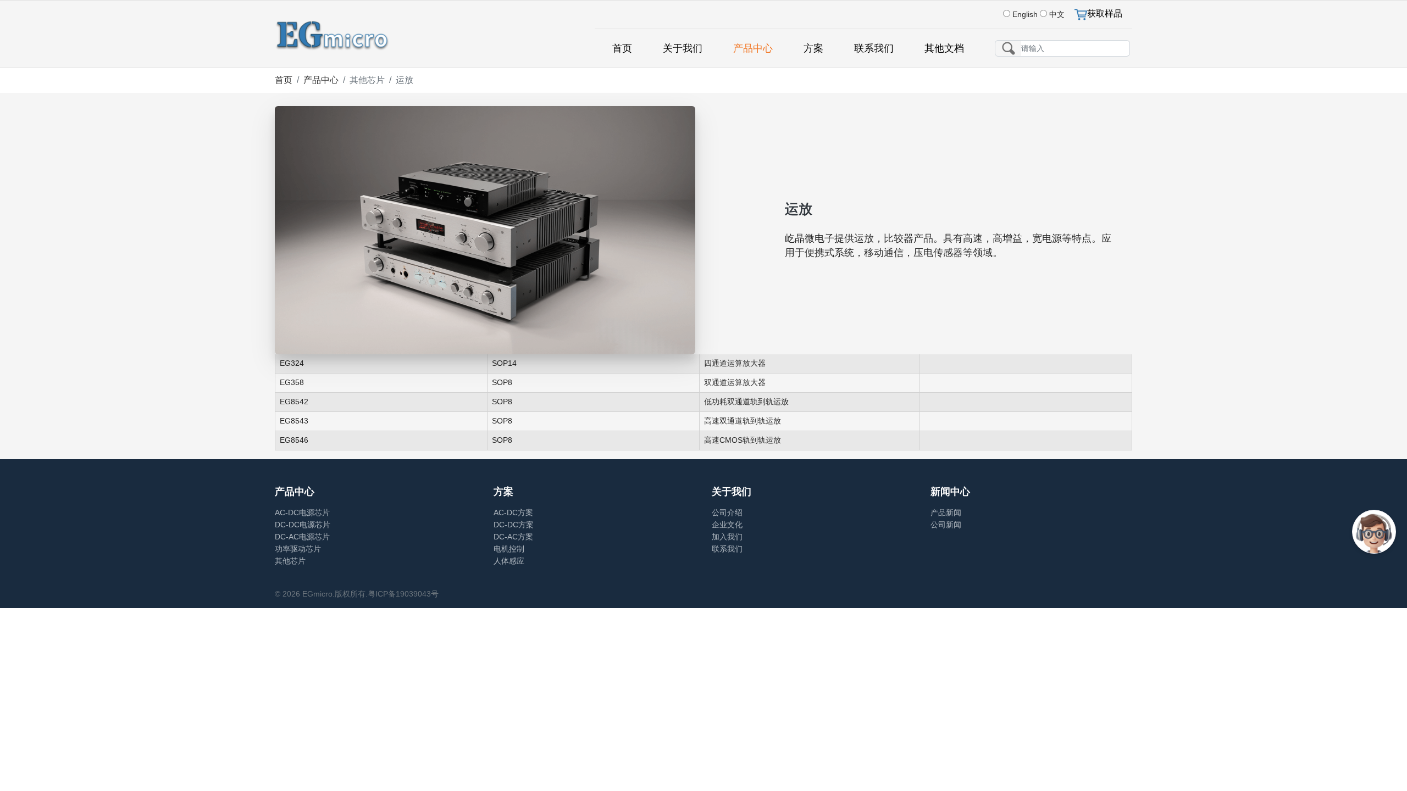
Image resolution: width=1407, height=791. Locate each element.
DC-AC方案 (513, 536)
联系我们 (874, 48)
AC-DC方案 (513, 512)
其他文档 (944, 48)
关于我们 (682, 48)
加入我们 (727, 536)
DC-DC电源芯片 (302, 524)
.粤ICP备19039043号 (402, 593)
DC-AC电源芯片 (302, 536)
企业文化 (727, 524)
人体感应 (509, 560)
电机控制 (509, 548)
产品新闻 (945, 512)
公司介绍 (727, 512)
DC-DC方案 (514, 524)
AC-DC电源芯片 (302, 512)
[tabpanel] (703, 407)
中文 (1057, 14)
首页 (622, 48)
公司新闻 (945, 524)
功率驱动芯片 (298, 548)
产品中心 (753, 48)
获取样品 (1104, 13)
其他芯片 (290, 560)
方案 (813, 48)
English (1025, 14)
